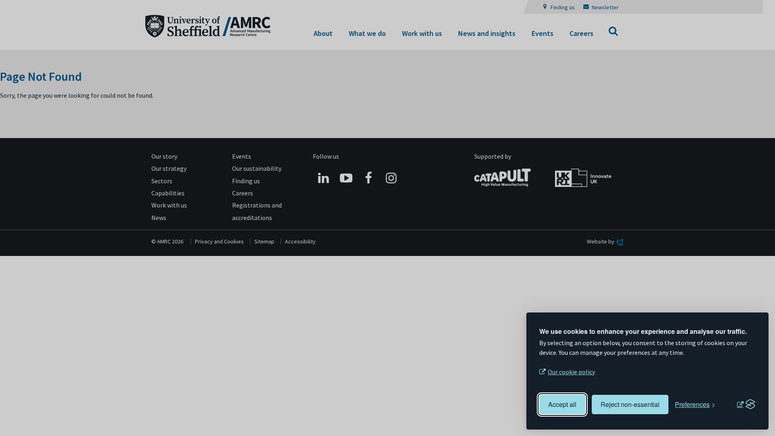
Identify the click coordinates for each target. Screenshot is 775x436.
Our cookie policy (571, 372)
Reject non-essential (630, 404)
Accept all (562, 404)
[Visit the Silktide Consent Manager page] (746, 404)
